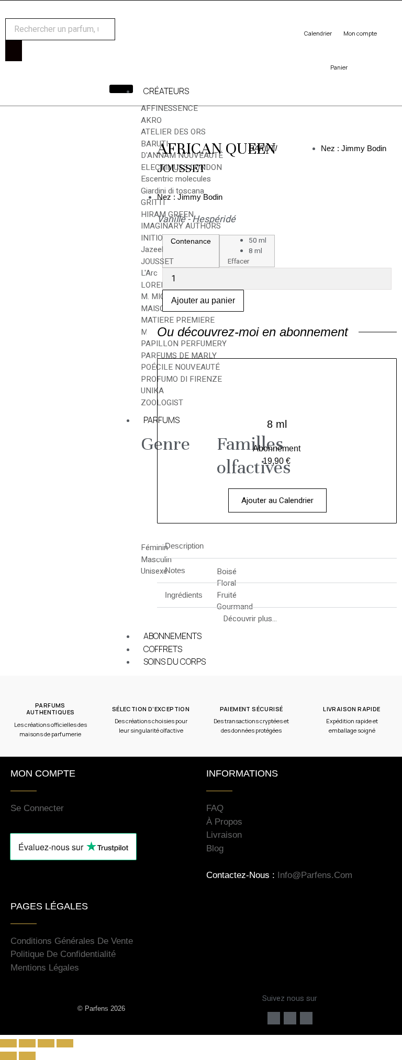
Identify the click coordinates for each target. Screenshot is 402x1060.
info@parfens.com (314, 875)
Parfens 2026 (105, 1008)
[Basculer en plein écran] (27, 1043)
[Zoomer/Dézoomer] (8, 1043)
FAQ (215, 808)
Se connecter (37, 808)
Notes (175, 570)
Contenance (191, 241)
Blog (215, 848)
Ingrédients (184, 594)
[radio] (257, 240)
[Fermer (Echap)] (65, 1043)
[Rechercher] (13, 50)
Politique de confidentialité (63, 954)
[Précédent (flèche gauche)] (8, 1056)
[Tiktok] (306, 1018)
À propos (224, 822)
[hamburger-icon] (121, 89)
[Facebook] (273, 1018)
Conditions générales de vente (71, 941)
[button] (277, 546)
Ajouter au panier (203, 300)
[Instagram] (290, 1018)
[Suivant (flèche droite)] (27, 1056)
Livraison (224, 835)
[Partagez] (46, 1043)
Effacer (238, 261)
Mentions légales (44, 968)
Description (184, 545)
